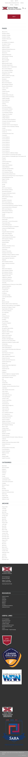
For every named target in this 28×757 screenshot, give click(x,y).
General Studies (5, 242)
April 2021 (4, 519)
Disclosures (4, 181)
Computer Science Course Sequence (10, 124)
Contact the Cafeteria (6, 130)
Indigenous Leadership (7, 277)
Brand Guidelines (5, 80)
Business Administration (7, 86)
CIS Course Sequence (6, 107)
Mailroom (4, 431)
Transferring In (5, 402)
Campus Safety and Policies (8, 96)
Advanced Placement (6, 54)
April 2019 (4, 545)
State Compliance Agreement (8, 356)
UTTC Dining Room (6, 414)
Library (3, 298)
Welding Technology (6, 421)
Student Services (5, 435)
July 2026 (4, 508)
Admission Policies (6, 51)
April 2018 (4, 556)
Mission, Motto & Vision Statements (10, 303)
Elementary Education (6, 191)
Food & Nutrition (5, 478)
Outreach (4, 314)
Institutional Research (6, 279)
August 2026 (4, 506)
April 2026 (4, 512)
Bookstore (4, 79)
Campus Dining (5, 428)
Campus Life (5, 93)
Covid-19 (4, 159)
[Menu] (25, 8)
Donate (3, 184)
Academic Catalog (6, 37)
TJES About (4, 388)
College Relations (6, 116)
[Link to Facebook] (19, 755)
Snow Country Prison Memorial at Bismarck (11, 349)
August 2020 (4, 522)
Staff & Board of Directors (7, 352)
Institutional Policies (6, 607)
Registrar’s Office (5, 330)
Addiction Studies (6, 45)
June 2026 (4, 510)
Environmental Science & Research (9, 207)
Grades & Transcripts (6, 251)
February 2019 (5, 549)
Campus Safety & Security (7, 95)
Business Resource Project (7, 626)
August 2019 (4, 540)
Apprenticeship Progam (7, 63)
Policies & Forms (5, 316)
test (3, 379)
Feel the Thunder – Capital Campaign (9, 629)
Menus (3, 300)
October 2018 (5, 550)
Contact (4, 128)
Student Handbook (6, 451)
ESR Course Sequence (7, 209)
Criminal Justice (5, 163)
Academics (4, 40)
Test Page (4, 381)
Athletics (22, 2)
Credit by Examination (6, 161)
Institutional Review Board (7, 281)
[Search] (22, 8)
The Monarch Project (6, 384)
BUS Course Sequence (7, 82)
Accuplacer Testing (6, 44)
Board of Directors (6, 77)
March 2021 (4, 520)
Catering (4, 103)
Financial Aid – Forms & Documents (9, 221)
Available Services (6, 73)
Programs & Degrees (6, 323)
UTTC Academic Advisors (7, 412)
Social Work (4, 351)
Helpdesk (4, 259)
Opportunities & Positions (7, 309)
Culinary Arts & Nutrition (7, 165)
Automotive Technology (7, 72)
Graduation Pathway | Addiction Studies (10, 254)
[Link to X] (21, 755)
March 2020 (4, 529)
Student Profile (5, 366)
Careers (3, 474)
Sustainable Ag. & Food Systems (9, 375)
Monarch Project (5, 485)
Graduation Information (7, 252)
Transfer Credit (5, 398)
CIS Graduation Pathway (7, 109)
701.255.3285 (7, 580)
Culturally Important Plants (7, 168)
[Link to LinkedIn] (25, 755)
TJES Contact (5, 391)
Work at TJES (5, 426)
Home (3, 266)
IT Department (5, 289)
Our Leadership (5, 312)
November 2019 (5, 536)
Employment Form (6, 195)
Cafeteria (4, 89)
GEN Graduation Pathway (7, 238)
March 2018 (4, 557)
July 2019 (4, 542)
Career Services (5, 102)
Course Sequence (6, 137)
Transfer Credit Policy (6, 400)
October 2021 (5, 515)
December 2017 (5, 559)
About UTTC (4, 31)
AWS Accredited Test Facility (8, 75)
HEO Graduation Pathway (7, 261)
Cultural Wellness (5, 166)
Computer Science (6, 123)
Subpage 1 (4, 370)
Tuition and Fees (5, 409)
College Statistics (6, 117)
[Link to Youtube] (23, 755)
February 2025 (5, 513)
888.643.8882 (8, 581)
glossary (4, 244)
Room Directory (5, 490)
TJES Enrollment (5, 393)
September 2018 (5, 552)
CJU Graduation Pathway (7, 112)
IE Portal (11, 4)
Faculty (3, 214)
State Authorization (6, 354)
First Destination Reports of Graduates (10, 226)
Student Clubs (5, 440)
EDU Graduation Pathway (7, 189)
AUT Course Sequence (7, 68)
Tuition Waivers (5, 410)
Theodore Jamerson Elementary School (12, 2)
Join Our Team (5, 291)
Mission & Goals (5, 302)
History (3, 265)
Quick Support (5, 326)
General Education (6, 240)
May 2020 (4, 526)
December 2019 (5, 535)
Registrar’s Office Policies (7, 331)
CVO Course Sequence (7, 170)
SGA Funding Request (6, 347)
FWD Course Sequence (7, 233)
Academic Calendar (6, 35)
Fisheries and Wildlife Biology (8, 228)
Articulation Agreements (7, 65)
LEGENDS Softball (5, 623)
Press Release (5, 321)
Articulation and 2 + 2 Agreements (9, 66)
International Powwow (6, 620)
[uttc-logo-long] (11, 8)
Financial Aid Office (6, 223)
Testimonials (5, 382)
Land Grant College (6, 295)
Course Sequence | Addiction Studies (10, 152)
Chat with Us (4, 105)
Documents (4, 182)
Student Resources (6, 444)
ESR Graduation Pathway (7, 210)
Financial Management (7, 224)
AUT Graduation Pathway (7, 70)
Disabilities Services (6, 430)
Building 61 (4, 471)
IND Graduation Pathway (7, 273)
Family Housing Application (8, 217)
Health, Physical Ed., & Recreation (9, 256)
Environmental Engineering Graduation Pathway (12, 205)
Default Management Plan (7, 177)
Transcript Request (6, 396)
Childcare (4, 438)
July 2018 (4, 554)
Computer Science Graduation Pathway (10, 126)
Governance (4, 249)
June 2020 (4, 524)
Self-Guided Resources (7, 345)
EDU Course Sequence (7, 188)
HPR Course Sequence (7, 268)
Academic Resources (6, 38)
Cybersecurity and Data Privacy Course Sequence (12, 175)
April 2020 (4, 528)
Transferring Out (5, 403)
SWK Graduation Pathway (7, 377)
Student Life (4, 363)
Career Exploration (6, 100)
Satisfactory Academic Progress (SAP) (10, 342)
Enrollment (4, 198)
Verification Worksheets (7, 416)
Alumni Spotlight (5, 59)
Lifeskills (4, 483)
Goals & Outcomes (6, 247)
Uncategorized (5, 497)
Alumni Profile (5, 58)
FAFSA (3, 216)
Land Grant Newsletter (7, 296)
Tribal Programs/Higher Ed (7, 405)
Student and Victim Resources (8, 359)
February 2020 (5, 531)
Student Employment (6, 361)
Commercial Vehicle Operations (9, 119)
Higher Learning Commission (8, 263)
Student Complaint (6, 433)
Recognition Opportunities (7, 328)
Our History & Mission (6, 310)
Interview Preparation (6, 286)
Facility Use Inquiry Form (7, 212)
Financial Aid (4, 219)
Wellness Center (5, 452)
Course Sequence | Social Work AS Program (11, 154)
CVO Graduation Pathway (7, 172)
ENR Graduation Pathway (7, 196)
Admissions (4, 52)
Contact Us (17, 4)
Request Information (6, 337)
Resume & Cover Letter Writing (8, 340)
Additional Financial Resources (8, 49)
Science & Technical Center (8, 492)
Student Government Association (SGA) (10, 442)
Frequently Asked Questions (8, 231)
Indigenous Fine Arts (6, 275)
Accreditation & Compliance (8, 42)
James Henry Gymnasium (7, 481)
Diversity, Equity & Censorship (8, 447)
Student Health (5, 456)
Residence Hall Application (7, 338)
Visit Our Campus (6, 419)
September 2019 (5, 538)
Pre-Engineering (5, 317)
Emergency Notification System (9, 193)
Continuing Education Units (8, 133)
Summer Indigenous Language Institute (10, 374)
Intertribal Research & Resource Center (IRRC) (12, 284)
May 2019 (4, 543)
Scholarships (5, 344)
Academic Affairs (6, 33)
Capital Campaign (6, 98)
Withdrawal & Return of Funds (8, 423)
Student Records (5, 368)
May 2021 (4, 517)
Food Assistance (5, 449)
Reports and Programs (7, 335)
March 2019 (4, 547)
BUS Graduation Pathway (7, 84)
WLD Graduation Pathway (7, 424)
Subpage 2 (4, 372)
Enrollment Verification (7, 200)
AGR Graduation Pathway (7, 56)
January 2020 (5, 533)
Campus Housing (5, 91)
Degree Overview (5, 179)
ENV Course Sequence (7, 202)
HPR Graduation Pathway (7, 270)
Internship (4, 282)
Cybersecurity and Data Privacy (8, 173)
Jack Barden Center (6, 479)
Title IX (3, 445)
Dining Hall (4, 599)
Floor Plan (4, 230)
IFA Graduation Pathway (7, 272)
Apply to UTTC (5, 61)
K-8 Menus (4, 293)
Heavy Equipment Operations (8, 258)
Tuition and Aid (5, 407)
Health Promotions (6, 458)
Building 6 (4, 469)
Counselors (4, 135)
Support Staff (5, 495)
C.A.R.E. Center (5, 88)
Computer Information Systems (9, 121)
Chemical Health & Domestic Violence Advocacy (12, 437)
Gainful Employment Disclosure (8, 237)
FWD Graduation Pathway (7, 235)
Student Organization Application (9, 365)
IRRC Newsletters (6, 288)
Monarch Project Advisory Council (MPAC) (11, 305)
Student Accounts (6, 358)
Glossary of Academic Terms (8, 245)
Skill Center (4, 493)
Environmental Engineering (7, 203)
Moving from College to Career (8, 307)
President (4, 319)
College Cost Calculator (7, 114)
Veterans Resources (6, 417)
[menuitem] (22, 8)
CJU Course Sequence (7, 110)
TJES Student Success (7, 395)
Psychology (4, 324)
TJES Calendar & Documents (8, 389)
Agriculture (4, 465)
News (3, 486)
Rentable (4, 488)
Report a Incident (5, 333)
